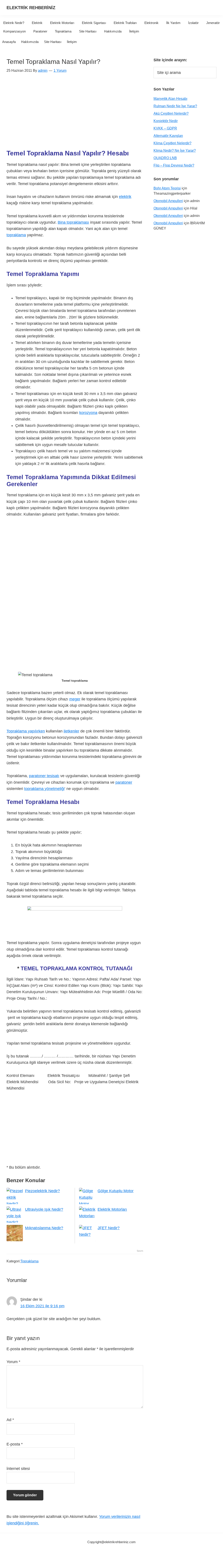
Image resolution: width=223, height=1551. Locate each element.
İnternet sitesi (18, 1468)
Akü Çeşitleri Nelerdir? (171, 113)
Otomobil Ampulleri (168, 201)
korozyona (88, 412)
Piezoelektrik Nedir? (42, 1191)
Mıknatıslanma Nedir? (44, 1228)
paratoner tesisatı (44, 776)
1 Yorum (60, 70)
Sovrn (140, 1251)
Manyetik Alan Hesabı (170, 98)
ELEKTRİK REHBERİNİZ (31, 7)
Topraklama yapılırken (26, 731)
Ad (10, 1420)
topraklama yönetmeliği (44, 789)
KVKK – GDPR (165, 128)
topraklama (16, 235)
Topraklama (29, 1261)
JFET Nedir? (109, 1228)
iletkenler (71, 731)
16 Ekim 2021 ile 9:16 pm (42, 1306)
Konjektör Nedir (166, 121)
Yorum (13, 1362)
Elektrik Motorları (112, 1209)
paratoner (123, 782)
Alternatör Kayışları (168, 136)
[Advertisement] (75, 113)
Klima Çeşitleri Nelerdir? (172, 143)
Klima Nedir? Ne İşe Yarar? (175, 150)
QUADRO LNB (165, 158)
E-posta (15, 1444)
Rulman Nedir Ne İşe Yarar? (175, 106)
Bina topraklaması (73, 222)
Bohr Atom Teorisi (167, 188)
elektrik (125, 196)
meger (74, 699)
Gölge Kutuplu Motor (115, 1191)
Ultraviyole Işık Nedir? (44, 1209)
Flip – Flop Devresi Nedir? (174, 165)
